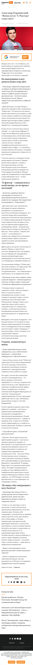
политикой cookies (16, 658)
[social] (8, 582)
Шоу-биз (17, 3)
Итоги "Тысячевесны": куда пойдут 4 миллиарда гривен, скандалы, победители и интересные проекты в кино (16, 624)
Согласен (11, 662)
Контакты (12, 643)
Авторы (22, 643)
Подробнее (20, 662)
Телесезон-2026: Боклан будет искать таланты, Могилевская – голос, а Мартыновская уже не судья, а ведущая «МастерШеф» (16, 611)
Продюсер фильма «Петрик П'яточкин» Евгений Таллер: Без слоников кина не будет (14, 600)
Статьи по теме (7, 592)
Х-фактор (17, 567)
